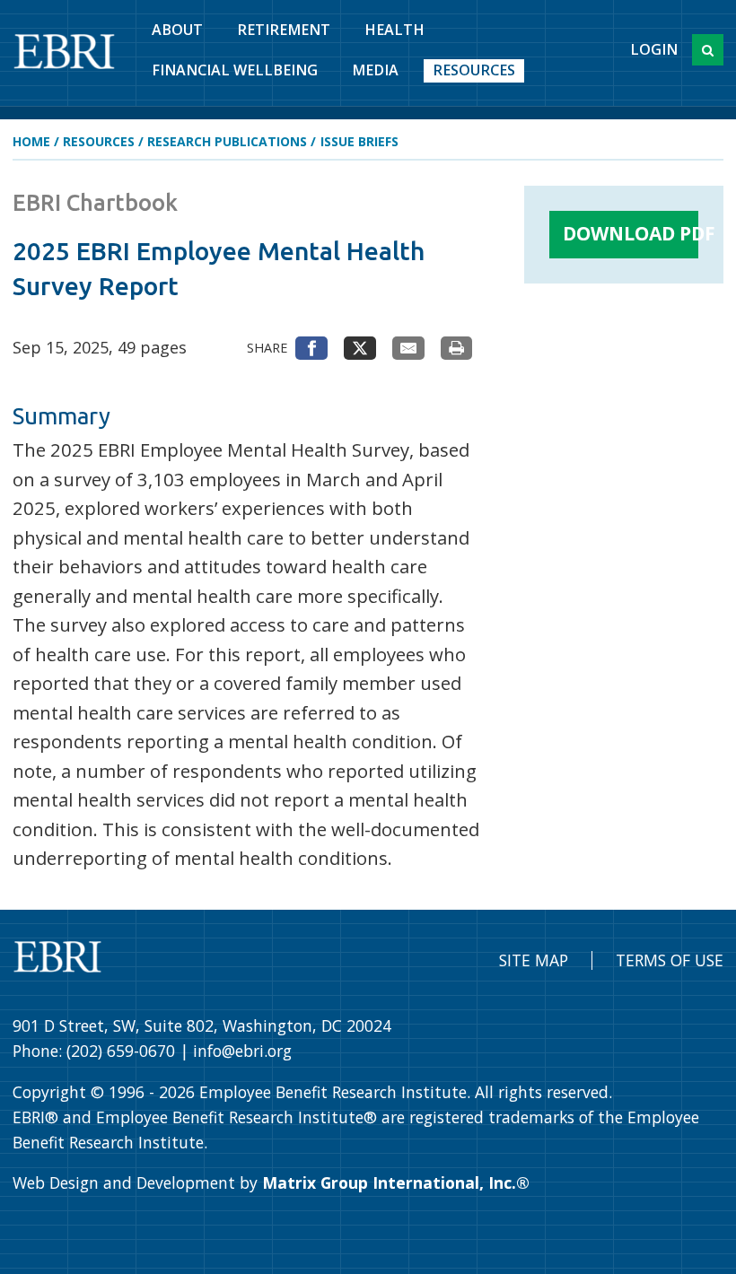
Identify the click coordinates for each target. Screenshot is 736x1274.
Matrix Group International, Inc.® (396, 1182)
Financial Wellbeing (235, 70)
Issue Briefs (359, 141)
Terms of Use (669, 960)
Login (654, 49)
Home (31, 141)
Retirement (283, 29)
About (177, 29)
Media (375, 70)
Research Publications (227, 141)
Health (394, 29)
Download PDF (630, 233)
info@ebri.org (242, 1050)
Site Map (533, 960)
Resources (474, 70)
